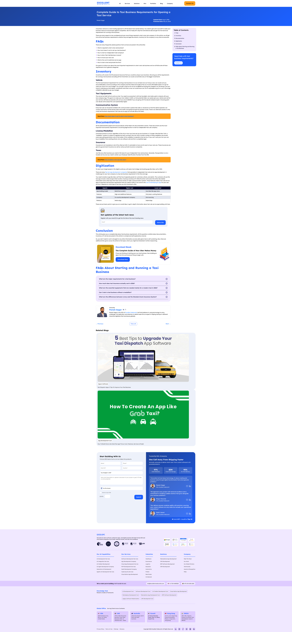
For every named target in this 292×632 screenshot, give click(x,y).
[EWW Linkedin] (175, 629)
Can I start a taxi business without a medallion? (115, 292)
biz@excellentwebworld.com (155, 583)
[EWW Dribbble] (190, 629)
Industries (149, 554)
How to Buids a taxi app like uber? (115, 159)
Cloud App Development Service (129, 564)
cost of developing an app (153, 182)
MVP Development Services (128, 566)
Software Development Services (129, 559)
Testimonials (187, 566)
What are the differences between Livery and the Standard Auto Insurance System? (128, 297)
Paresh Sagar (101, 20)
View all (133, 324)
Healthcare (148, 559)
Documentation (180, 38)
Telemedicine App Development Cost (150, 595)
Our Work (186, 561)
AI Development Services (103, 559)
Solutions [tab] (137, 3)
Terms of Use (109, 629)
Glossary (122, 629)
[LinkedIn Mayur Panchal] (190, 500)
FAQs (185, 571)
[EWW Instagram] (179, 629)
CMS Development (165, 561)
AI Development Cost (128, 591)
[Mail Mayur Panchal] (187, 500)
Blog (161, 3)
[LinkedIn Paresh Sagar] (190, 486)
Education (148, 566)
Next (168, 324)
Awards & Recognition (189, 569)
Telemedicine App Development (168, 559)
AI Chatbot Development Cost (160, 591)
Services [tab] (127, 3)
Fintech (147, 571)
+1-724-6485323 (174, 583)
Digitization (179, 41)
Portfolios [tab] (153, 3)
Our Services (125, 554)
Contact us (178, 63)
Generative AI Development (104, 569)
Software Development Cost (143, 591)
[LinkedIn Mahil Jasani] (190, 514)
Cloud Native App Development (129, 574)
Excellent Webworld (131, 312)
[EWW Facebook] (183, 629)
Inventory (178, 35)
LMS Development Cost (147, 598)
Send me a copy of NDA (106, 492)
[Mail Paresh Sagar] (187, 486)
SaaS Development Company (129, 569)
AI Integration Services (103, 561)
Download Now (123, 259)
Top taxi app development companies (116, 172)
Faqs (177, 33)
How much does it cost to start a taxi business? (119, 116)
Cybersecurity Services (127, 571)
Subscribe (160, 222)
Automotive (149, 569)
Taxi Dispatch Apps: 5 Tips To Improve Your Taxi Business (114, 387)
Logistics (148, 564)
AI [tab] (120, 3)
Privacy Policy (100, 629)
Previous (99, 324)
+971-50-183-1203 (189, 583)
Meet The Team (188, 559)
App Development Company (128, 561)
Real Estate (149, 574)
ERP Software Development (167, 564)
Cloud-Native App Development (178, 591)
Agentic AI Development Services (105, 571)
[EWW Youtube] (186, 629)
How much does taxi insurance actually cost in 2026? (117, 283)
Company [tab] (170, 3)
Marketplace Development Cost (131, 595)
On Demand (149, 577)
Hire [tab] (145, 3)
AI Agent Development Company (105, 566)
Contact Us (189, 3)
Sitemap (116, 629)
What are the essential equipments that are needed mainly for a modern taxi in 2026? (128, 288)
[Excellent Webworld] (103, 3)
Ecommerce (149, 561)
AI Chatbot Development (103, 564)
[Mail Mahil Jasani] (187, 514)
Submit (138, 497)
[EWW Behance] (194, 629)
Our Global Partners (189, 564)
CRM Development (165, 566)
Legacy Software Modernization (131, 598)
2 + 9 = (101, 496)
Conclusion (179, 44)
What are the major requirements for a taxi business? (117, 279)
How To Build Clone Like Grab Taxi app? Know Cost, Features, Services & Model (121, 444)
